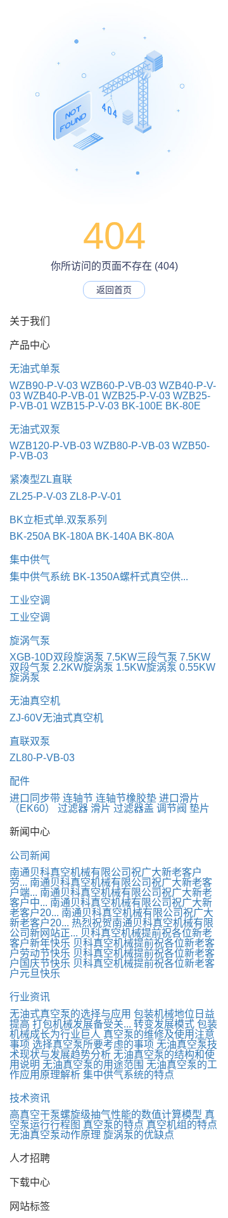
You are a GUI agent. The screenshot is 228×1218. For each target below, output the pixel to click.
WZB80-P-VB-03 (132, 445)
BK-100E (142, 406)
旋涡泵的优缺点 (138, 1134)
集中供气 (30, 559)
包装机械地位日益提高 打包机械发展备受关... (112, 1019)
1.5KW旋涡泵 (146, 667)
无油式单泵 (35, 368)
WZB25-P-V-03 (136, 395)
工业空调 (30, 600)
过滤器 (73, 808)
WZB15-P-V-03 (85, 406)
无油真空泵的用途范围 (93, 1064)
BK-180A (73, 536)
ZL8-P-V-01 (96, 496)
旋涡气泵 (30, 640)
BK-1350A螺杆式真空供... (130, 576)
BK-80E (183, 406)
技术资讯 (30, 1098)
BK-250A (30, 536)
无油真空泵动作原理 (55, 1134)
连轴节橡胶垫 (126, 798)
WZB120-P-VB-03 (50, 445)
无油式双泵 (35, 429)
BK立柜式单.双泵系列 (58, 519)
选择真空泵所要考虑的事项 (93, 1044)
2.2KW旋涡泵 (83, 667)
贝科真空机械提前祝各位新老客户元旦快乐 (112, 968)
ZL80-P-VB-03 (42, 757)
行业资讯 (30, 996)
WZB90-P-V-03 (44, 385)
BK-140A (116, 536)
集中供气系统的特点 (128, 1074)
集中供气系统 (40, 576)
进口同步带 (35, 798)
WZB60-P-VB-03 (118, 385)
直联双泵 (30, 741)
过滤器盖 (133, 808)
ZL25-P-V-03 (38, 496)
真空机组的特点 (181, 1124)
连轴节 (78, 798)
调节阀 (171, 808)
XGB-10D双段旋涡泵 (57, 657)
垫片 (199, 808)
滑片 (101, 808)
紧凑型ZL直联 (41, 479)
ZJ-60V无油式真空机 (56, 717)
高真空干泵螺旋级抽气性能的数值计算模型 (106, 1114)
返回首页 (114, 290)
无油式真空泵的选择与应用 (70, 1014)
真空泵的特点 (113, 1124)
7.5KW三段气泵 (141, 657)
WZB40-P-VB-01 (61, 395)
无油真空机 (35, 700)
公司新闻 (30, 855)
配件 (20, 781)
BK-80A (156, 536)
